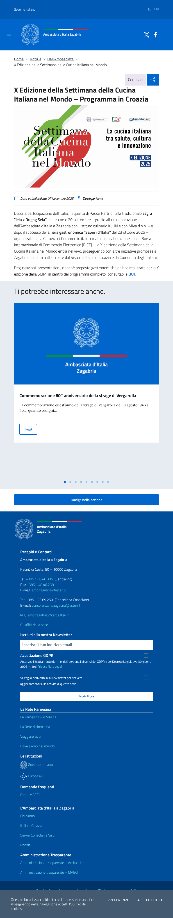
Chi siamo (27, 816)
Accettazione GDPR (36, 655)
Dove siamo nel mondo (37, 746)
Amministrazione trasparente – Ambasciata (53, 862)
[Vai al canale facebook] (154, 34)
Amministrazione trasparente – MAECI (49, 872)
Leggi (31, 429)
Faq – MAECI (30, 794)
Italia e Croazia (31, 825)
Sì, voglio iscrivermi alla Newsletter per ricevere (51, 677)
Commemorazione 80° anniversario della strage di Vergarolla (77, 395)
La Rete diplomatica (35, 726)
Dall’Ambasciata (60, 59)
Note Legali (55, 666)
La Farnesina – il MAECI (38, 717)
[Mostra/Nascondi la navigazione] (9, 34)
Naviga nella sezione (86, 499)
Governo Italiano (24, 9)
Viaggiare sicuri (31, 736)
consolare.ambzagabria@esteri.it (56, 605)
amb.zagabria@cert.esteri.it (48, 615)
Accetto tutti (149, 900)
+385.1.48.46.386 (39, 579)
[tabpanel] (86, 390)
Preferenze (118, 900)
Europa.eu (35, 776)
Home (19, 59)
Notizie (35, 59)
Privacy (42, 666)
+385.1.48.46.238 (40, 584)
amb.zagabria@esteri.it (49, 590)
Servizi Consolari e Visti (37, 835)
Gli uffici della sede (34, 624)
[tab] (65, 482)
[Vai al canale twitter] (145, 34)
